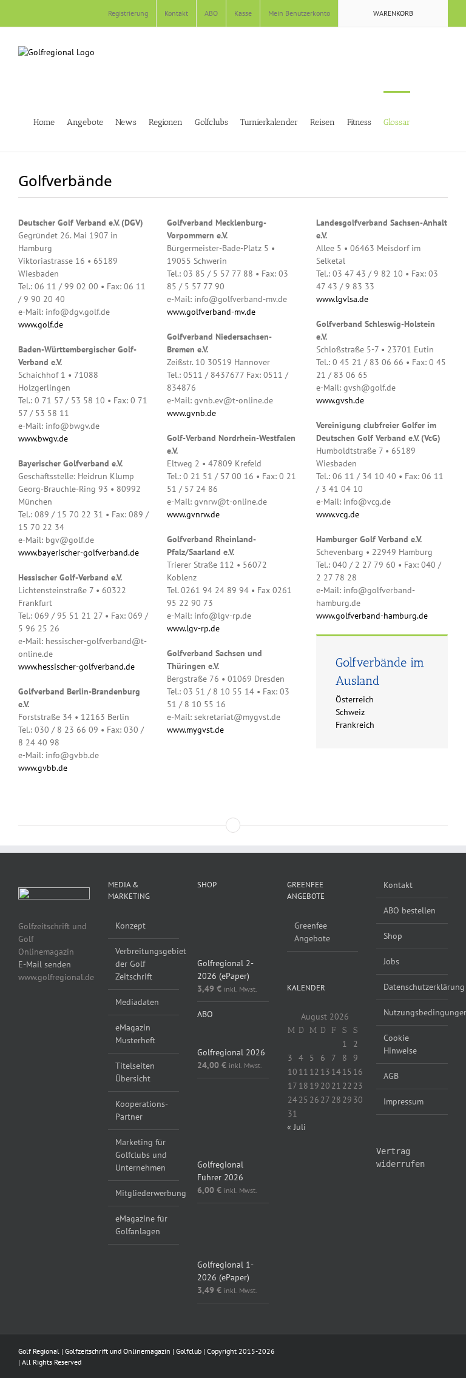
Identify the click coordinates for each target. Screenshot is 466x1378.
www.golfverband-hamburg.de (372, 615)
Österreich (355, 699)
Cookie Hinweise (400, 1044)
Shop (392, 935)
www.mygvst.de (195, 729)
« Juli (296, 1126)
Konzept (130, 925)
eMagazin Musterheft (135, 1034)
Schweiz (350, 712)
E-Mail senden (44, 964)
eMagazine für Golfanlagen (141, 1225)
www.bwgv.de (43, 438)
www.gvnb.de (191, 413)
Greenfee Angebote (312, 932)
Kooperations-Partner (141, 1110)
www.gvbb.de (42, 767)
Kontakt (398, 884)
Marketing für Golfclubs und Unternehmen (141, 1155)
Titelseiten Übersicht (135, 1072)
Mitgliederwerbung (144, 1193)
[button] (444, 121)
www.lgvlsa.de (342, 299)
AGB (391, 1075)
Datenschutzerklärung (412, 986)
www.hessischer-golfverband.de (76, 666)
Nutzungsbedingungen (412, 1012)
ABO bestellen (409, 910)
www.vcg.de (337, 514)
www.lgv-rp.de (193, 628)
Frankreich (355, 724)
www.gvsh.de (340, 400)
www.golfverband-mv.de (211, 311)
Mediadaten (137, 1002)
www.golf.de (40, 324)
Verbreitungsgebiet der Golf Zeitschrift (144, 964)
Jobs (391, 961)
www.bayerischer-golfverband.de (78, 552)
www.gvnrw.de (193, 514)
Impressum (403, 1101)
